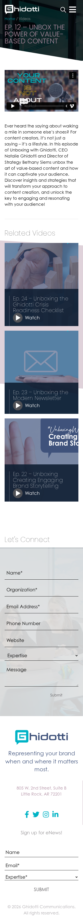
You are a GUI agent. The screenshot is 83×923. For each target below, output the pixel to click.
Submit (56, 695)
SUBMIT (41, 889)
